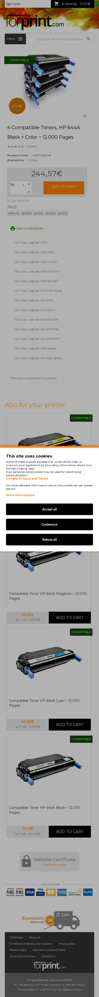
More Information (20, 495)
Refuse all (49, 539)
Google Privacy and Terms (27, 478)
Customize (49, 524)
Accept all (49, 509)
